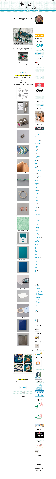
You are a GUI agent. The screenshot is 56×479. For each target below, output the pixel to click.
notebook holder (37, 220)
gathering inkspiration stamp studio (15, 11)
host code (36, 203)
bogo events (36, 157)
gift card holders (37, 191)
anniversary (36, 145)
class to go (36, 162)
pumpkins (36, 238)
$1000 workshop (37, 134)
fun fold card (36, 186)
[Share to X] (23, 392)
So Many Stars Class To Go (38, 297)
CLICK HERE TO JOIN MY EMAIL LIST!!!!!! (39, 56)
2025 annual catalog (37, 140)
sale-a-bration (36, 244)
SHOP (21, 10)
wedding (36, 272)
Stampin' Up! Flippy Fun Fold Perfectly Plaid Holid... (39, 307)
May (36, 312)
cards (35, 161)
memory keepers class (37, 214)
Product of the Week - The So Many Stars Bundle (39, 298)
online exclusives (37, 227)
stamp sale (36, 251)
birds (35, 153)
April (36, 313)
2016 (36, 318)
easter (36, 174)
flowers (36, 182)
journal (36, 208)
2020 (36, 283)
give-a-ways (36, 193)
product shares (37, 236)
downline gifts (36, 172)
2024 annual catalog (37, 137)
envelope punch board (37, 176)
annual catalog (36, 146)
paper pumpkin (37, 229)
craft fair (36, 166)
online (36, 223)
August (37, 309)
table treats (36, 261)
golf (35, 194)
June (36, 311)
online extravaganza (37, 228)
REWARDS (29, 10)
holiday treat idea (37, 201)
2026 (36, 278)
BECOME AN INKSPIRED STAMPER (36, 10)
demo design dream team (38, 170)
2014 (36, 320)
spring (36, 248)
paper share (36, 230)
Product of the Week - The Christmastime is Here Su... (39, 293)
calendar (36, 159)
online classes (36, 226)
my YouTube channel (37, 216)
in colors (36, 206)
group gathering (37, 196)
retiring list (36, 240)
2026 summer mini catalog (38, 143)
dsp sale (36, 173)
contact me (21, 11)
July (36, 310)
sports (36, 247)
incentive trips (36, 207)
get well (36, 189)
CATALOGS (26, 10)
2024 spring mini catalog (38, 139)
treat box (36, 267)
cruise (36, 167)
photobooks (36, 234)
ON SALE (23, 10)
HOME (13, 10)
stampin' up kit (36, 254)
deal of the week (37, 169)
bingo (35, 152)
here (22, 72)
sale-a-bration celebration (38, 245)
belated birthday (37, 151)
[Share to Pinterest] (24, 392)
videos (36, 270)
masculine (36, 213)
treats (35, 268)
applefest (36, 147)
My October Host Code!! (38, 306)
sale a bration (36, 243)
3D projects (36, 144)
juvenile (36, 209)
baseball (36, 150)
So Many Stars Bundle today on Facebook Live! (39, 294)
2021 (36, 282)
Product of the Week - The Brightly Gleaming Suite (39, 302)
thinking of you (36, 264)
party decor (36, 231)
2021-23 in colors (37, 136)
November (37, 286)
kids (35, 210)
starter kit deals (37, 256)
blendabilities (36, 155)
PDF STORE (15, 10)
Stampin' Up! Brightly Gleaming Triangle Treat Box (39, 288)
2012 (36, 322)
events (36, 177)
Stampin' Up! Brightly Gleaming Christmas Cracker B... (39, 296)
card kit (36, 160)
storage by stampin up (37, 257)
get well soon (36, 190)
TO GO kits (36, 265)
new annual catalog (37, 218)
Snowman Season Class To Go (39, 289)
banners (36, 149)
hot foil (36, 204)
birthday (36, 154)
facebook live (36, 180)
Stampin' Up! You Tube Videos (38, 255)
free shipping (36, 183)
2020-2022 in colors (37, 135)
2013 (36, 321)
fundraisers (36, 187)
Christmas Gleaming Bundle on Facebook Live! (39, 300)
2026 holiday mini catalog (38, 142)
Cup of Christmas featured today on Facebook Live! (40, 305)
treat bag (36, 266)
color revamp (36, 164)
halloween (36, 197)
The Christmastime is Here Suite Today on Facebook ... (39, 290)
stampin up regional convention (38, 253)
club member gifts (37, 163)
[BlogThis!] (22, 392)
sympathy (36, 260)
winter (36, 273)
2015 (36, 319)
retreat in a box (37, 241)
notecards (36, 221)
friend (36, 184)
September (37, 308)
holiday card (36, 199)
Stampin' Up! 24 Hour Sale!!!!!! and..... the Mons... (39, 291)
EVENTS (19, 10)
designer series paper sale (38, 171)
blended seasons (37, 156)
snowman (36, 246)
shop (23, 11)
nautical (36, 217)
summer (36, 258)
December (37, 285)
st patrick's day (36, 250)
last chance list (36, 211)
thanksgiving (36, 263)
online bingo (36, 224)
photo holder (36, 233)
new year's (36, 219)
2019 (36, 284)
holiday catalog (36, 200)
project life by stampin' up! (38, 237)
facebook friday (37, 179)
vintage (36, 271)
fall (35, 181)
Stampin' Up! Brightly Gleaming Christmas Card (39, 301)
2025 (36, 279)
